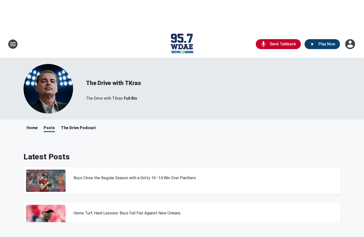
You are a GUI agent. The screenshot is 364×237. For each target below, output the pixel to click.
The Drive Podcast (78, 127)
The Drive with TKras (113, 83)
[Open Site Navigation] (13, 44)
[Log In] (350, 44)
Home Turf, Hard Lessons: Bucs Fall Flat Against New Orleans (127, 213)
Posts (49, 127)
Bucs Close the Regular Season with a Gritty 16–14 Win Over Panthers (135, 178)
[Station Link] (182, 44)
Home (32, 127)
